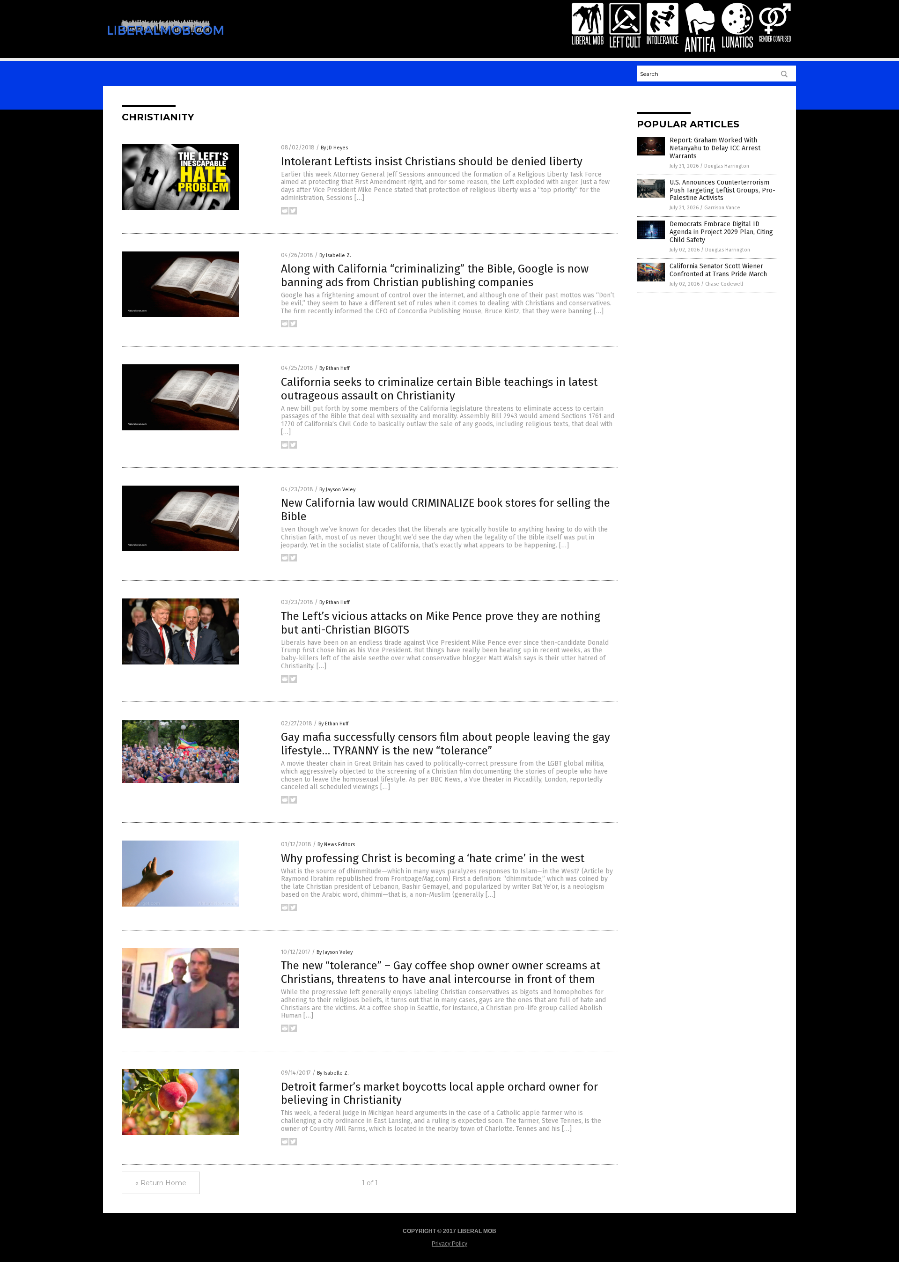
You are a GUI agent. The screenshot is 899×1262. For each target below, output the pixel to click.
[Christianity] (165, 41)
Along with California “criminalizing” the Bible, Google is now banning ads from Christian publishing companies (435, 275)
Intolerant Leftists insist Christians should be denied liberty (431, 161)
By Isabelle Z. (335, 255)
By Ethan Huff (334, 368)
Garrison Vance (722, 208)
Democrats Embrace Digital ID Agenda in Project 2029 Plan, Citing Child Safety (721, 232)
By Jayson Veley (337, 490)
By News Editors (336, 844)
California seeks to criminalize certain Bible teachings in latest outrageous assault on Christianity (439, 389)
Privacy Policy (449, 1243)
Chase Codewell (724, 284)
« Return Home (160, 1183)
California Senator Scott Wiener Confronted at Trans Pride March (718, 270)
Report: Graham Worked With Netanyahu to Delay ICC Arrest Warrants (715, 148)
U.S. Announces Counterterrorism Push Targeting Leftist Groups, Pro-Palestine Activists (722, 190)
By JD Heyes (334, 148)
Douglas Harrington (726, 166)
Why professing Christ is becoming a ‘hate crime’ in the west (432, 858)
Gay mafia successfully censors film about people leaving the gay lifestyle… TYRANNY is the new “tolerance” (445, 744)
